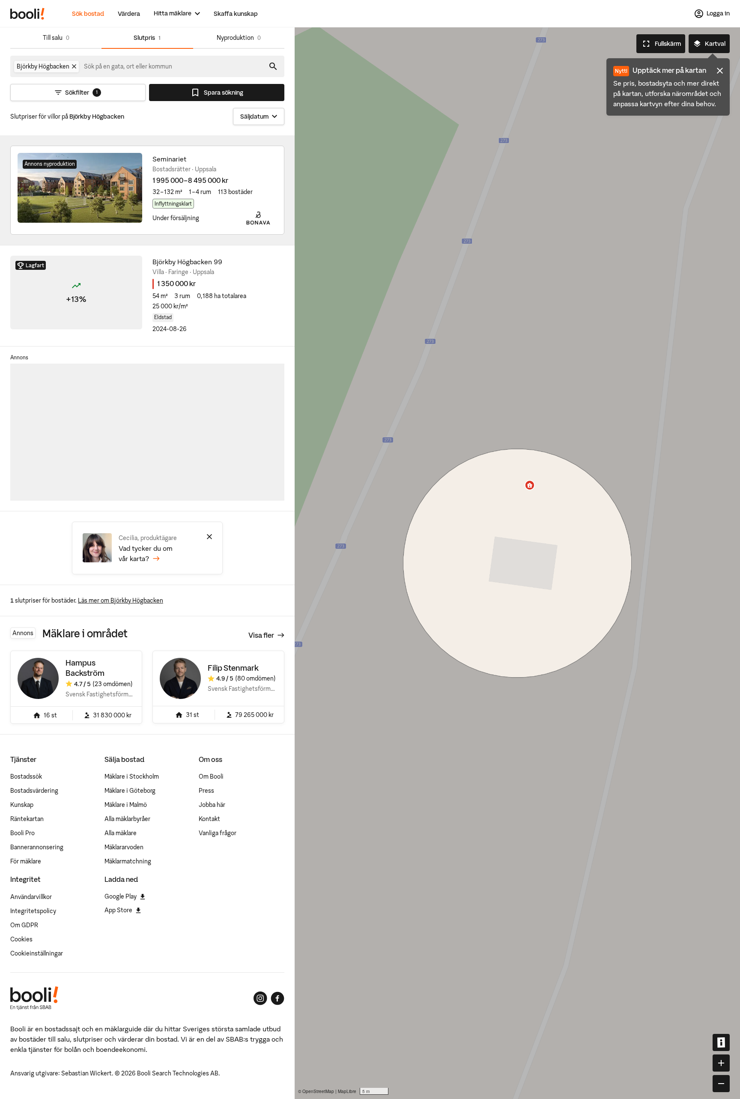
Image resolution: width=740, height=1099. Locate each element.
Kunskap (21, 805)
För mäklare (25, 861)
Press (206, 790)
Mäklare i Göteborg (129, 790)
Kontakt (209, 819)
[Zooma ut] (721, 1083)
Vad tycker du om (146, 553)
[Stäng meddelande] (720, 70)
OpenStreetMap (318, 1091)
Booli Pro (22, 833)
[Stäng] (209, 537)
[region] (517, 563)
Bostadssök (26, 776)
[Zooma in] (721, 1063)
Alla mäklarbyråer (127, 819)
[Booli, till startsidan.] (27, 14)
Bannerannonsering (36, 847)
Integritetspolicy (33, 911)
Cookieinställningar (36, 953)
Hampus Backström (85, 668)
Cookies (21, 939)
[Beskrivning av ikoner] (721, 1042)
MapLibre (347, 1091)
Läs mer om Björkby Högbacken (120, 600)
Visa (261, 635)
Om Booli (211, 776)
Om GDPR (24, 925)
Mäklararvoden (123, 847)
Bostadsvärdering (34, 790)
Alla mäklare (120, 833)
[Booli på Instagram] (260, 998)
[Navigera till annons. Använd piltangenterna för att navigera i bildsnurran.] (80, 187)
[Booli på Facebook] (277, 998)
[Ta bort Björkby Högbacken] (74, 66)
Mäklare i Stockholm (131, 776)
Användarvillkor (31, 897)
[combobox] (128, 66)
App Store (118, 910)
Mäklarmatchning (127, 861)
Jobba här (212, 805)
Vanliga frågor (217, 833)
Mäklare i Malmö (125, 805)
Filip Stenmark (233, 668)
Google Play (120, 896)
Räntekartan (27, 819)
